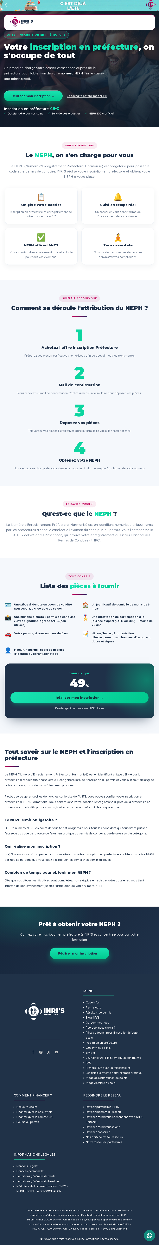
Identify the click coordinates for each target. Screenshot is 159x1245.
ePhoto (90, 1053)
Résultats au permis (98, 1012)
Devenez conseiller (98, 1132)
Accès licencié (110, 1239)
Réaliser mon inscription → (33, 96)
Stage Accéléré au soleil (101, 1083)
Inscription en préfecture (101, 1042)
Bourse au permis (27, 1122)
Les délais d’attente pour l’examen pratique (114, 1073)
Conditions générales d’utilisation (37, 1181)
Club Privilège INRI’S (98, 1047)
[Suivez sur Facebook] (33, 1052)
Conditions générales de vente (35, 1176)
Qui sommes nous (97, 1022)
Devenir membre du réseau (103, 1112)
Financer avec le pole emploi (34, 1112)
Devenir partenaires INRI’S (102, 1107)
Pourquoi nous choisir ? (101, 1027)
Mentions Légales (27, 1166)
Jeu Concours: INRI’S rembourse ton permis (113, 1058)
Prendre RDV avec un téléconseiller (108, 1068)
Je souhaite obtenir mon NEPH (87, 96)
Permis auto (93, 1007)
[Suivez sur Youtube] (56, 1052)
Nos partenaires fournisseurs (104, 1137)
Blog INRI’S (92, 1017)
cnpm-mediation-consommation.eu (63, 1224)
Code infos (93, 1002)
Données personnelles (30, 1171)
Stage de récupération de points (106, 1078)
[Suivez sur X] (49, 1052)
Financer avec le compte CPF (35, 1117)
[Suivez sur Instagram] (41, 1052)
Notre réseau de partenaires (104, 1142)
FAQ (88, 1063)
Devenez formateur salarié (103, 1127)
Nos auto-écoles (26, 1107)
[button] (79, 5)
